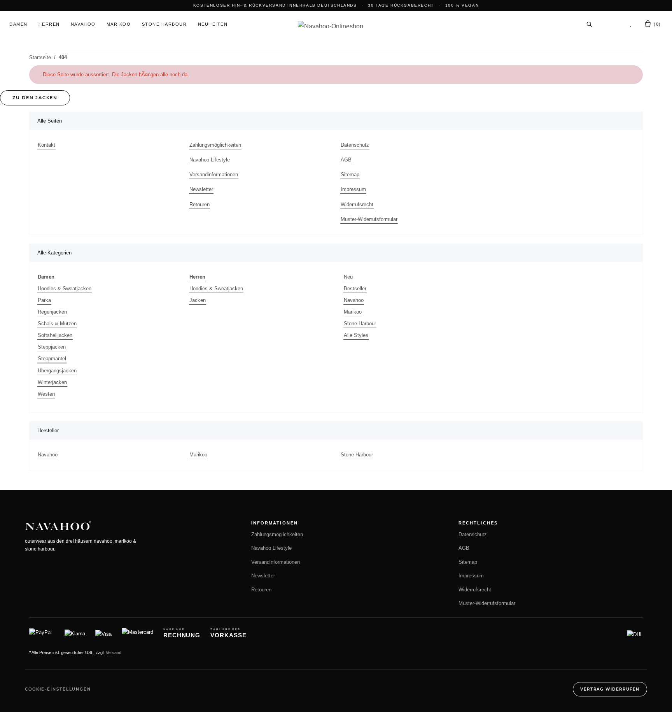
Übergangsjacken (57, 371)
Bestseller (355, 288)
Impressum (353, 189)
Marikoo (353, 312)
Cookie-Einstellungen (58, 689)
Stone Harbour (360, 323)
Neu (348, 277)
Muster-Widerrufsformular (369, 219)
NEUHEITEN (213, 24)
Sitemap (350, 174)
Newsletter (201, 189)
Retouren (199, 204)
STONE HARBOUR (164, 24)
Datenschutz (355, 145)
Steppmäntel (52, 358)
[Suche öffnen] (589, 24)
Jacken (197, 300)
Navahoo (354, 300)
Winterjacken (52, 382)
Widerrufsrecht (357, 204)
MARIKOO (119, 24)
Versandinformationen (213, 174)
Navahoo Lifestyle (209, 160)
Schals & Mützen (57, 323)
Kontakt (46, 145)
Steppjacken (52, 347)
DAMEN (18, 24)
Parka (44, 300)
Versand (113, 652)
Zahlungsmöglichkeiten (215, 145)
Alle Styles (356, 335)
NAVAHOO (83, 24)
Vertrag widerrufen (610, 689)
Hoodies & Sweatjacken (64, 288)
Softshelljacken (55, 335)
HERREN (49, 24)
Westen (46, 394)
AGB (346, 160)
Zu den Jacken (35, 97)
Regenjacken (52, 312)
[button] (610, 24)
